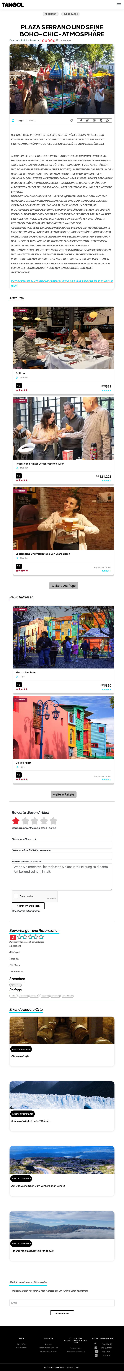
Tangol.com (73, 1367)
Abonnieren (62, 1313)
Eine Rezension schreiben (26, 861)
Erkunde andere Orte (26, 1009)
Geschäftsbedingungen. (26, 910)
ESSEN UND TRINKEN (21, 1049)
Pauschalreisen (21, 597)
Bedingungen (76, 1348)
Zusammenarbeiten (48, 1351)
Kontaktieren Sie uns (48, 1348)
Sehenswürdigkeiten (23, 1114)
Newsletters (21, 1348)
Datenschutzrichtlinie (75, 1352)
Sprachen (17, 979)
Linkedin (105, 1356)
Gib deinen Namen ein (24, 839)
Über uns (21, 1344)
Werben (48, 1344)
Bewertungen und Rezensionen (34, 930)
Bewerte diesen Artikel (30, 812)
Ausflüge (16, 298)
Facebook (105, 1344)
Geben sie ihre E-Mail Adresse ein (31, 850)
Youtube (105, 1352)
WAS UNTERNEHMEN (21, 1179)
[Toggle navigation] (119, 5)
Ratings (15, 990)
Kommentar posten (28, 905)
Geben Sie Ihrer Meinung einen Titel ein (34, 827)
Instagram (105, 1348)
